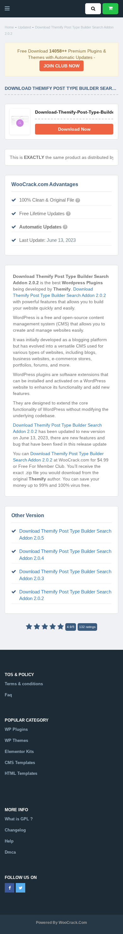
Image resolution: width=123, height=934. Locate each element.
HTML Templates (21, 773)
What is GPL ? (19, 819)
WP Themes (16, 740)
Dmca (10, 852)
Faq (8, 695)
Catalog (12, 784)
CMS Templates (20, 762)
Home (9, 27)
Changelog (15, 830)
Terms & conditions (24, 683)
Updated (24, 27)
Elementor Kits (19, 751)
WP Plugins (16, 729)
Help (9, 841)
